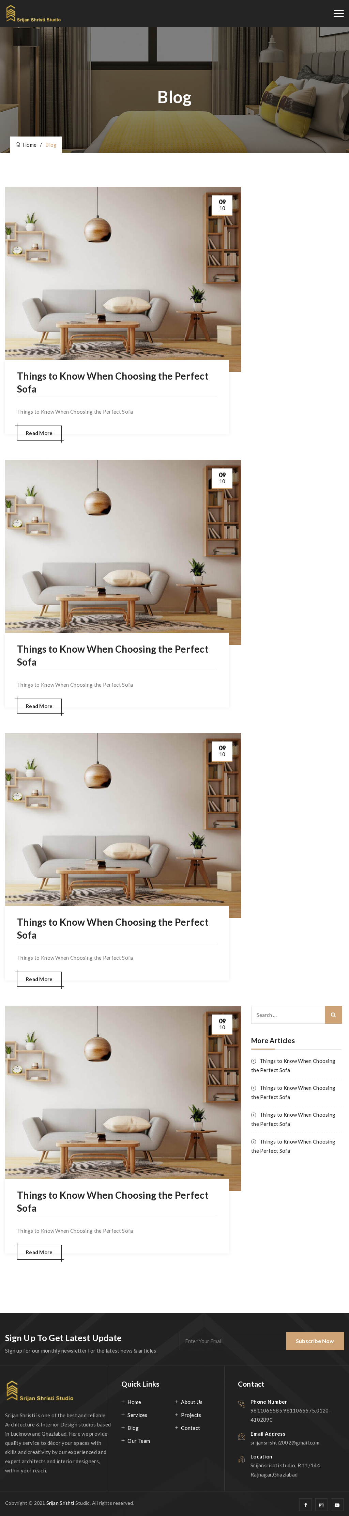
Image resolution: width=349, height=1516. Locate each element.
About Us (191, 1402)
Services (137, 1415)
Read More (39, 433)
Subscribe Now (315, 1341)
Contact (190, 1428)
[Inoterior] (33, 13)
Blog (133, 1428)
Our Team (138, 1441)
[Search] (333, 1015)
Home (28, 145)
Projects (191, 1415)
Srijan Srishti (60, 1503)
